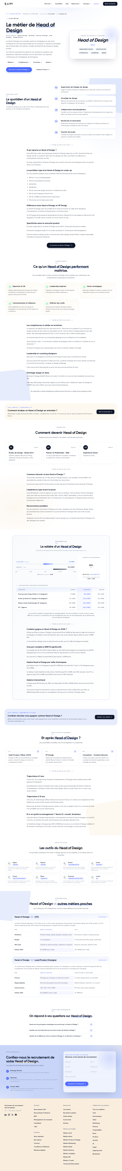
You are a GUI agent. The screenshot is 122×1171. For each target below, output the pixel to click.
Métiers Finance (68, 1150)
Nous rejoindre (39, 1136)
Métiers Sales (67, 1147)
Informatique (97, 1116)
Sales (94, 1120)
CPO (37, 917)
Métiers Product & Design (71, 1140)
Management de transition (43, 1120)
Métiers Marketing (69, 1143)
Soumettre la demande (77, 1084)
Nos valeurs (38, 1140)
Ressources (75, 4)
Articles (65, 1123)
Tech (94, 1113)
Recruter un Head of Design (19, 69)
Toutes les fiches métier (71, 1164)
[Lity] (9, 3)
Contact (37, 1143)
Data (94, 1133)
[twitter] (12, 1115)
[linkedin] (5, 1115)
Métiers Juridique (69, 1153)
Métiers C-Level (68, 1160)
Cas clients (67, 1109)
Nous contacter (110, 4)
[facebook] (16, 1115)
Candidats (58, 4)
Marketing (96, 1123)
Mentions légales (39, 1150)
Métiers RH (66, 1157)
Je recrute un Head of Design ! (61, 245)
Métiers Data (67, 1136)
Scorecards (67, 1120)
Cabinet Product (42, 69)
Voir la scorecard (105, 412)
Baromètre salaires (69, 1113)
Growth (95, 1140)
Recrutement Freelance (42, 1113)
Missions (11, 62)
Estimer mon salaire (104, 717)
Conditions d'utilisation (41, 1147)
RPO (35, 1116)
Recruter (48, 4)
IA (93, 1143)
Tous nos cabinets (99, 1109)
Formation (37, 62)
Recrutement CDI (40, 1109)
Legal (94, 1147)
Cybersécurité (97, 1150)
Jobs (66, 4)
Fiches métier (67, 1116)
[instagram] (9, 1115)
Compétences (23, 62)
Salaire (49, 62)
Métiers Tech (67, 1133)
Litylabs (97, 4)
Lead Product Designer (46, 960)
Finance (95, 1126)
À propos (86, 4)
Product (95, 1137)
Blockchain (96, 1154)
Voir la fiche (103, 917)
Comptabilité (97, 1130)
